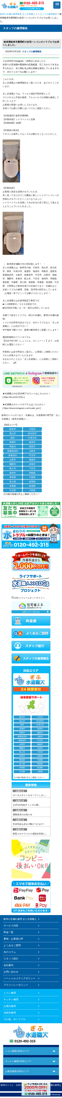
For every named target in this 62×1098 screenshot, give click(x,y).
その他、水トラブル (15, 1019)
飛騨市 (12, 464)
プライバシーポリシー (16, 985)
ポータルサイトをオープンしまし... (30, 795)
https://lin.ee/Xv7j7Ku (14, 397)
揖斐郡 (32, 481)
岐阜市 (12, 429)
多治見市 (32, 433)
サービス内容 (11, 925)
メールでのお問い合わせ (32, 8)
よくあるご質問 (12, 945)
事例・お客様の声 (13, 938)
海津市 (12, 473)
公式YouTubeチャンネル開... (26, 805)
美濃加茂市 (12, 451)
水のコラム (10, 952)
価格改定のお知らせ (22, 814)
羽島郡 (32, 473)
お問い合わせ (11, 971)
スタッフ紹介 (11, 958)
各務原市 (12, 455)
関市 (13, 438)
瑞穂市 (32, 459)
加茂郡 (32, 486)
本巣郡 (12, 486)
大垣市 (32, 429)
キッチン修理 (11, 999)
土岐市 (32, 451)
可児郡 (12, 490)
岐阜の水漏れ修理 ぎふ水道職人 (20, 919)
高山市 (12, 433)
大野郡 (32, 490)
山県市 (12, 459)
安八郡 (12, 481)
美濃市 (12, 442)
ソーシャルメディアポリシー (19, 978)
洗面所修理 (10, 1012)
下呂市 (32, 468)
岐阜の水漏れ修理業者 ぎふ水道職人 (17, 14)
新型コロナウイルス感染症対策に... (30, 833)
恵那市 (32, 446)
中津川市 (32, 438)
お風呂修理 (10, 1006)
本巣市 (32, 464)
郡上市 (12, 468)
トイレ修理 (10, 992)
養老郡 (12, 477)
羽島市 (12, 446)
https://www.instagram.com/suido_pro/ (22, 408)
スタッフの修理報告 (47, 14)
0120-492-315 (24, 1041)
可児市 (32, 455)
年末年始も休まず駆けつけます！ (29, 824)
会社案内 (8, 965)
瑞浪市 (32, 442)
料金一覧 (8, 932)
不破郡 (32, 477)
